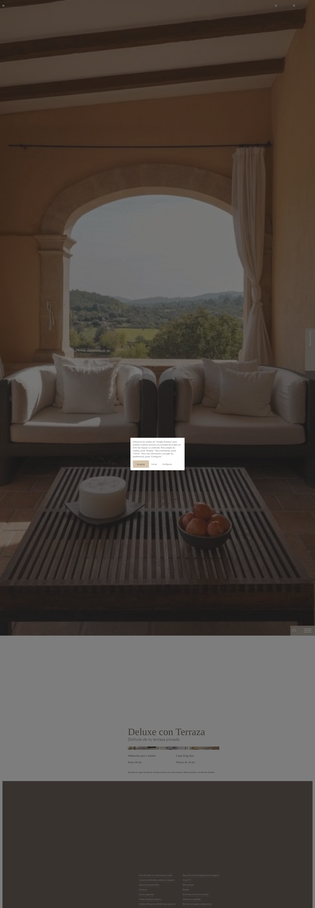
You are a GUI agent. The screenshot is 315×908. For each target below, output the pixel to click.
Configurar (167, 464)
